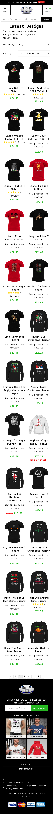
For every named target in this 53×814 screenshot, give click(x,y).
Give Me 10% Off (39, 708)
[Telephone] (4, 778)
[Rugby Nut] (26, 690)
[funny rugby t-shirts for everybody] (26, 10)
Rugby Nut (29, 793)
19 (37, 676)
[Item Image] (14, 72)
